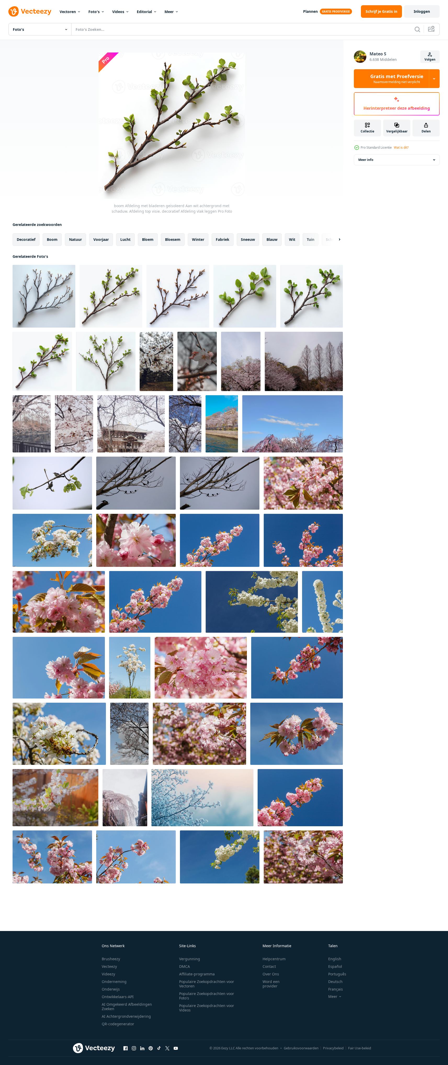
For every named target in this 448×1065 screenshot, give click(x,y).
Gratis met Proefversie (396, 78)
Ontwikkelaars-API (118, 996)
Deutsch (335, 981)
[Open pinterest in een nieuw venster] (151, 1048)
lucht (125, 239)
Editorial (144, 11)
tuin (310, 239)
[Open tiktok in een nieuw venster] (159, 1048)
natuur (75, 239)
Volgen (429, 59)
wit (292, 239)
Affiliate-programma (197, 973)
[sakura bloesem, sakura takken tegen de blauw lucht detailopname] (303, 483)
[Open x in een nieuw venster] (167, 1048)
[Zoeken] (417, 29)
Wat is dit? (401, 147)
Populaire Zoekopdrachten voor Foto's (206, 995)
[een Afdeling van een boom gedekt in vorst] (202, 797)
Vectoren (68, 11)
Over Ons (271, 973)
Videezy (108, 973)
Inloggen (422, 11)
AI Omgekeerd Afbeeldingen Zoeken (127, 1006)
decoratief (26, 239)
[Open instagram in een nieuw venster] (134, 1048)
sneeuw (248, 239)
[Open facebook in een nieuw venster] (125, 1048)
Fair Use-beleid (359, 1048)
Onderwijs (111, 989)
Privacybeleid (333, 1048)
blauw (271, 239)
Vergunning (189, 958)
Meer (169, 11)
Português (337, 973)
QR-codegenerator (118, 1023)
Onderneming (114, 981)
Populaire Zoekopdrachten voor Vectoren (206, 983)
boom (52, 239)
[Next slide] (335, 239)
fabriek (222, 239)
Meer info (365, 160)
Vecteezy (109, 966)
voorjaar (101, 239)
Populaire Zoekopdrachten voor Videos (206, 1007)
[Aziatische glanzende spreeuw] (52, 483)
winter (198, 239)
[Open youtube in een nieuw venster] (176, 1048)
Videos (118, 11)
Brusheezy (111, 958)
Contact (269, 966)
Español (335, 966)
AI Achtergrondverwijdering (126, 1016)
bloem (148, 239)
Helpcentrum (274, 958)
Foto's (94, 11)
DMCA (184, 966)
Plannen (310, 11)
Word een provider (271, 983)
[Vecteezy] (29, 11)
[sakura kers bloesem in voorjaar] (156, 361)
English (334, 958)
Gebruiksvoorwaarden (301, 1048)
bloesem (172, 239)
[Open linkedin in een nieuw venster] (142, 1048)
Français (335, 989)
